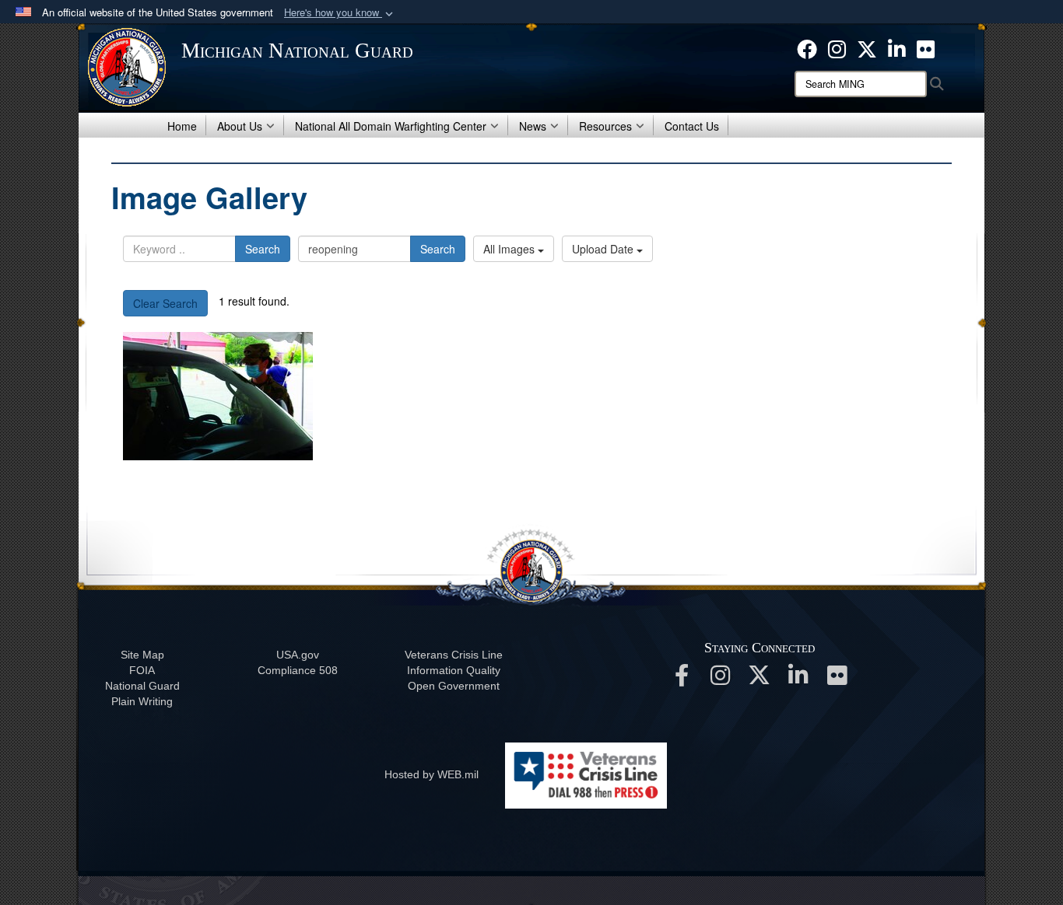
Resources (605, 126)
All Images (510, 249)
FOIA (142, 670)
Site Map (142, 654)
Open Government (454, 686)
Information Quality (453, 670)
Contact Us (692, 126)
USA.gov (297, 654)
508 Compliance (298, 670)
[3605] (218, 396)
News (532, 126)
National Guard (142, 686)
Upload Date (604, 249)
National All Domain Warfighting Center (390, 126)
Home (182, 126)
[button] (340, 13)
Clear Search (165, 303)
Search (262, 249)
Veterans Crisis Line (454, 654)
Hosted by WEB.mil (431, 774)
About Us (239, 126)
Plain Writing (142, 701)
